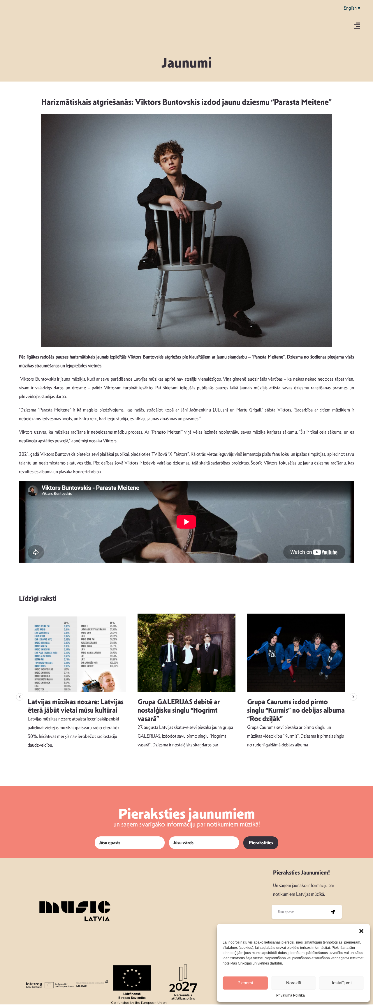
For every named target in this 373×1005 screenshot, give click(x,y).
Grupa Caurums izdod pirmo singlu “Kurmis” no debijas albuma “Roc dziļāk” (296, 710)
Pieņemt (245, 982)
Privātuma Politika (290, 995)
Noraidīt (293, 982)
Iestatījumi (341, 982)
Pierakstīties (261, 843)
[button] (361, 931)
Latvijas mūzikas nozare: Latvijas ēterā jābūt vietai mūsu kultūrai (76, 706)
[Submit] (333, 912)
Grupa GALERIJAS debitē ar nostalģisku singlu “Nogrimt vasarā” (179, 710)
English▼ (352, 8)
